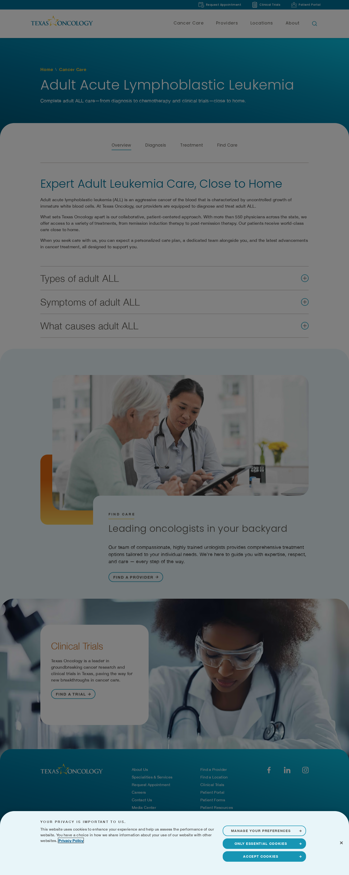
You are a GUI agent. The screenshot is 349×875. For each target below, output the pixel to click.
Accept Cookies (260, 856)
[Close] (341, 842)
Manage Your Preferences (261, 831)
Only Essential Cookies (261, 844)
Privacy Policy (70, 840)
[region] (174, 843)
